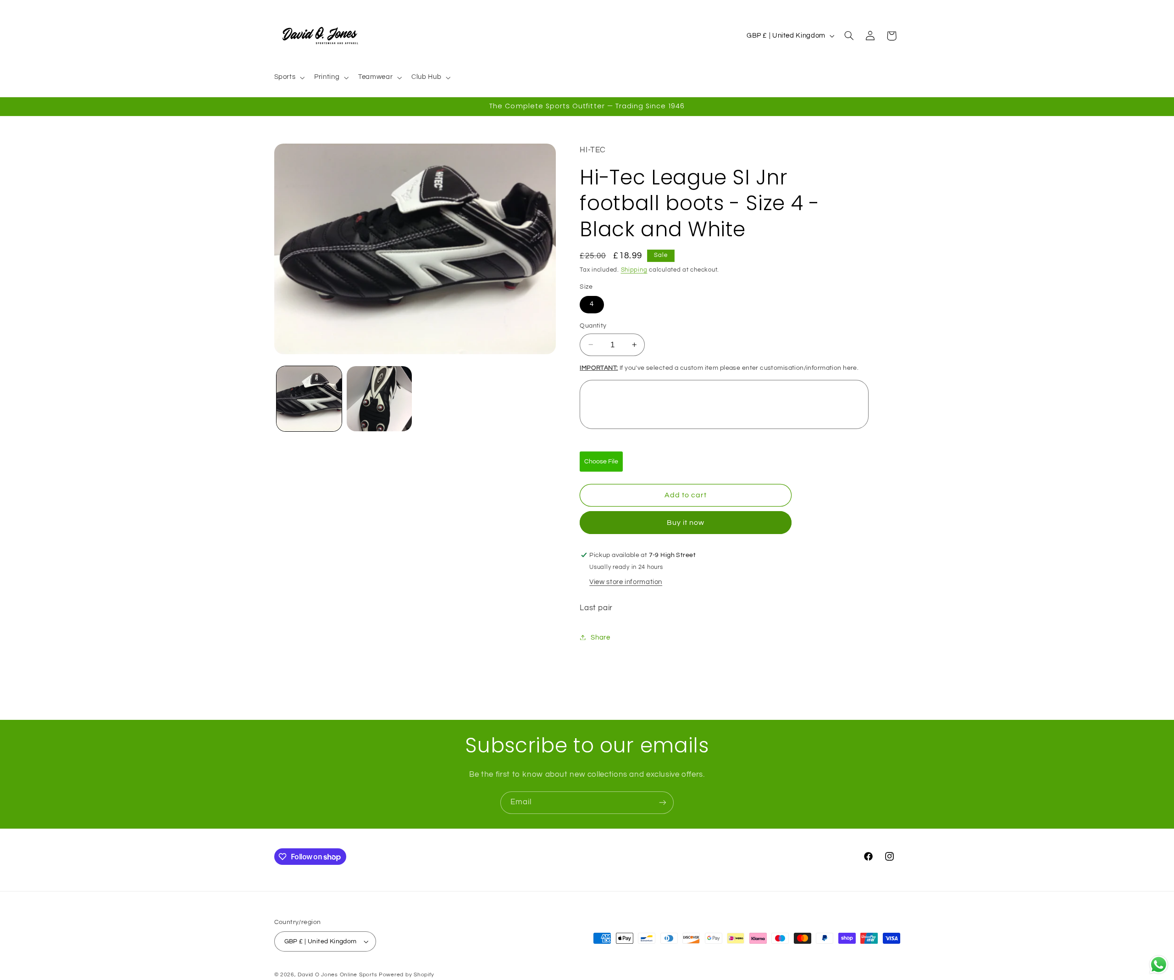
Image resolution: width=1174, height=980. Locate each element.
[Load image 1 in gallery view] (309, 399)
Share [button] (600, 637)
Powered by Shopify (406, 974)
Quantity (593, 326)
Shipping (634, 270)
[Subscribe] (662, 802)
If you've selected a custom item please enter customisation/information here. (719, 367)
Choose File (601, 461)
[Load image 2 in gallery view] (379, 399)
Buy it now (686, 522)
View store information (625, 581)
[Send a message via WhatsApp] (1158, 964)
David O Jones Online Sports (337, 974)
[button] (288, 77)
